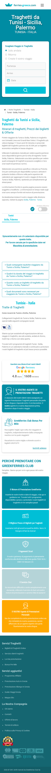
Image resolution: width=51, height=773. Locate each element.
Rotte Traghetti (15, 110)
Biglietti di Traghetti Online (15, 648)
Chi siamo (9, 709)
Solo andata (14, 50)
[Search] (25, 90)
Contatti (8, 714)
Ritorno (12, 54)
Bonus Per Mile (11, 665)
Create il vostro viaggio (20, 58)
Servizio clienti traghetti (14, 654)
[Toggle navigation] (42, 5)
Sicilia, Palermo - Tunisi (33, 200)
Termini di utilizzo (12, 725)
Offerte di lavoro (11, 720)
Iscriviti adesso (39, 448)
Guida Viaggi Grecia (13, 692)
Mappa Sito (9, 698)
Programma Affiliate (13, 676)
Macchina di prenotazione (25, 245)
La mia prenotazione (13, 659)
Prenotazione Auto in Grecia (16, 681)
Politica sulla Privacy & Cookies (17, 731)
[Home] (5, 110)
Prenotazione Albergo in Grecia (17, 687)
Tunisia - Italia (29, 110)
